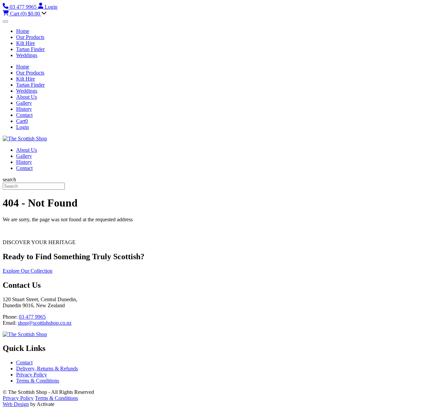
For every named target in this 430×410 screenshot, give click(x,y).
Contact (24, 115)
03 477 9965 (32, 317)
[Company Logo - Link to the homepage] (25, 138)
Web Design (16, 404)
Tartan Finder (30, 49)
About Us (26, 97)
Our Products (30, 37)
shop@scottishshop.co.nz (45, 323)
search (9, 179)
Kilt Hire (25, 43)
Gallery (24, 103)
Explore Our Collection (27, 271)
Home (22, 31)
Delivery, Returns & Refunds (47, 368)
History (24, 109)
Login (22, 127)
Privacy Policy (31, 374)
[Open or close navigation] (5, 21)
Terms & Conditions (37, 380)
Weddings (26, 55)
